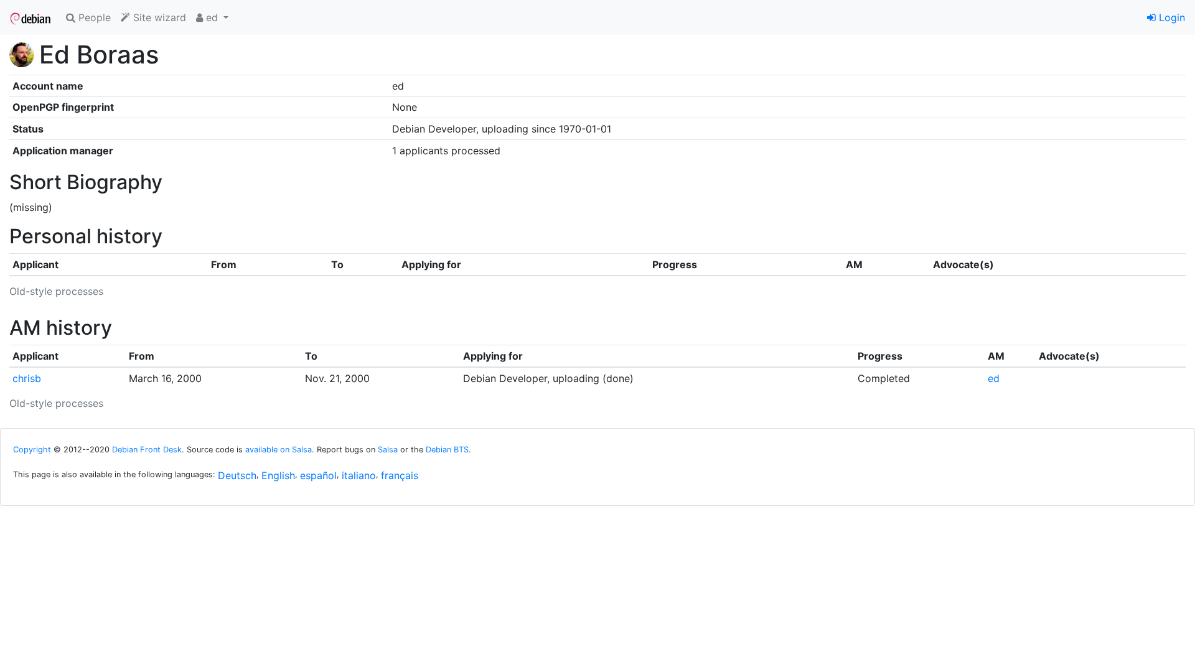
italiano (359, 475)
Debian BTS (447, 449)
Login (1170, 17)
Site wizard (158, 17)
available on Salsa (278, 449)
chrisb (26, 378)
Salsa (388, 449)
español (318, 475)
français (399, 475)
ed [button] (212, 17)
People (93, 17)
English (278, 475)
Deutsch (237, 475)
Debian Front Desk (147, 449)
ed (994, 378)
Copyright (32, 449)
